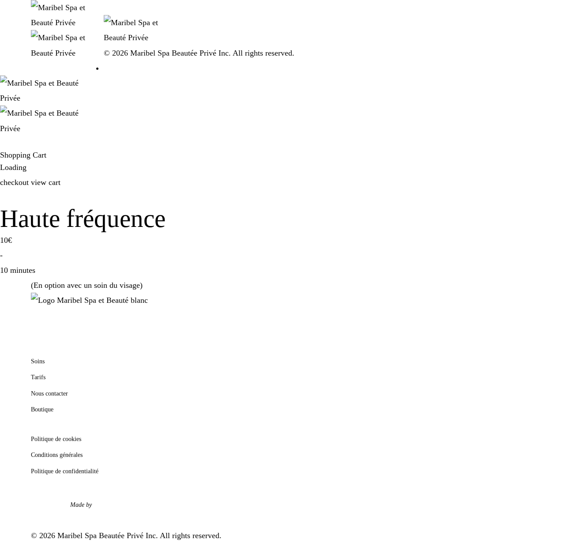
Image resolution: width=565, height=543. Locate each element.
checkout (15, 182)
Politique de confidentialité (64, 471)
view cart (45, 182)
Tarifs (38, 377)
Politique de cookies (56, 439)
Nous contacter (49, 393)
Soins (38, 361)
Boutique (42, 409)
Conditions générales (57, 455)
